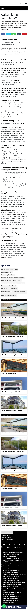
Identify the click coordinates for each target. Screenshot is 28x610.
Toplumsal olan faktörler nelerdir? (11, 576)
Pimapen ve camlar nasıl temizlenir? (12, 592)
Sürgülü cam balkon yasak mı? (10, 598)
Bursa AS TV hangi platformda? (11, 578)
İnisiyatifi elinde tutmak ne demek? (11, 554)
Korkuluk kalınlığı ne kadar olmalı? (9, 269)
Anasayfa (3, 8)
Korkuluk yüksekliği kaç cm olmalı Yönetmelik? (12, 283)
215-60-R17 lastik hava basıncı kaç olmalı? (13, 566)
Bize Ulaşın (5, 541)
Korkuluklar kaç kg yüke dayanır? (9, 288)
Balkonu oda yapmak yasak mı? (10, 600)
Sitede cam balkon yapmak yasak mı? (12, 596)
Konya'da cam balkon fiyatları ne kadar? (11, 280)
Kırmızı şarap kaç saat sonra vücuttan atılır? (14, 582)
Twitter (8, 34)
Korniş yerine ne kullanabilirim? (8, 295)
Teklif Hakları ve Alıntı (7, 539)
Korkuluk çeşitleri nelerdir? (7, 275)
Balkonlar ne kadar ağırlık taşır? (11, 570)
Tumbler (19, 34)
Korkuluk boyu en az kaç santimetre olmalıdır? (12, 277)
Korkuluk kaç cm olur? (6, 272)
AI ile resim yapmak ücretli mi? (10, 568)
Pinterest (24, 34)
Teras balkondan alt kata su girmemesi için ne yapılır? (14, 589)
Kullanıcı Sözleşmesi (7, 537)
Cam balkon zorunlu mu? (9, 602)
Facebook (3, 34)
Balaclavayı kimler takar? (9, 564)
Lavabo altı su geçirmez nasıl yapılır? (12, 584)
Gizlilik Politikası (6, 535)
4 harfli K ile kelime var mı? (9, 556)
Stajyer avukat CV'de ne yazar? (10, 586)
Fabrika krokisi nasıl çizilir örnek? (11, 580)
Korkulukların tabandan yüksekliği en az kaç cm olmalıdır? (13, 292)
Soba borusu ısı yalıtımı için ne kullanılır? (13, 552)
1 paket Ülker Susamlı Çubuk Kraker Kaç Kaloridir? (13, 561)
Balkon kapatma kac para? (9, 594)
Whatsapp (13, 34)
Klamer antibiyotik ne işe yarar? (11, 572)
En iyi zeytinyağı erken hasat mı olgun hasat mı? (15, 574)
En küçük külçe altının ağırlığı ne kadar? (13, 558)
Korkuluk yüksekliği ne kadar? (8, 285)
